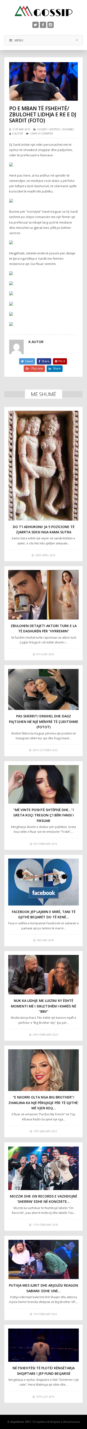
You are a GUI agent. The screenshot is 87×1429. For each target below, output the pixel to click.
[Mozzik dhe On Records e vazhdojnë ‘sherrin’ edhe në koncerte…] (43, 1168)
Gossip (41, 129)
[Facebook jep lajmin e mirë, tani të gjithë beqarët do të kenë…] (43, 882)
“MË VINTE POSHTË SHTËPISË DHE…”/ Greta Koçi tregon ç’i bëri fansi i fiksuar (43, 815)
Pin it (61, 361)
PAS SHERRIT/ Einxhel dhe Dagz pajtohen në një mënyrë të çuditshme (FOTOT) (43, 721)
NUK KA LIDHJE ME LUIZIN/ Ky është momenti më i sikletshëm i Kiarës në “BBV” (43, 1006)
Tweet (29, 361)
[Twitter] (35, 25)
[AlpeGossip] (43, 11)
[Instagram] (50, 25)
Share (45, 361)
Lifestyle (54, 129)
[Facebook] (43, 25)
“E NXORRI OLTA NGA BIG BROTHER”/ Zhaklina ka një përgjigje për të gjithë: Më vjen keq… (43, 1102)
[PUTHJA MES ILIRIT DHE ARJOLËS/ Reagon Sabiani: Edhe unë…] (43, 1259)
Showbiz (68, 129)
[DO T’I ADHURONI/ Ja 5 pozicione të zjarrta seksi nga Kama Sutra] (43, 466)
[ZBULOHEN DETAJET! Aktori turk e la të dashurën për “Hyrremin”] (43, 595)
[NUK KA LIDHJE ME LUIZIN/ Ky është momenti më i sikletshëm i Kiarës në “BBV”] (43, 974)
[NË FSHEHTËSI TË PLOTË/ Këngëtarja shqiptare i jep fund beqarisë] (43, 1345)
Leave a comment (41, 133)
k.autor (17, 133)
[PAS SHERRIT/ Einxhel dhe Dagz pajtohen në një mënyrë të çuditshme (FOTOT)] (43, 689)
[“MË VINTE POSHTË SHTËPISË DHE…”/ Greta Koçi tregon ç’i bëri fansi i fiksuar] (43, 784)
